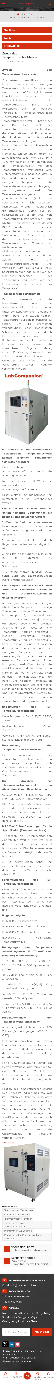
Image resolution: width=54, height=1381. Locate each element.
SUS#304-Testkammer (16, 1214)
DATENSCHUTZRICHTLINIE (23, 1358)
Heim (22, 14)
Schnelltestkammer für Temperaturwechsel (16, 1225)
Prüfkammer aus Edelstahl (18, 1230)
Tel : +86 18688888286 (15, 1296)
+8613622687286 (12, 1302)
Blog (30, 14)
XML (5, 1358)
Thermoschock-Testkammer (19, 1210)
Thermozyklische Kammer (18, 1218)
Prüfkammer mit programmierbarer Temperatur (23, 1237)
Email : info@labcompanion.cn (20, 1285)
